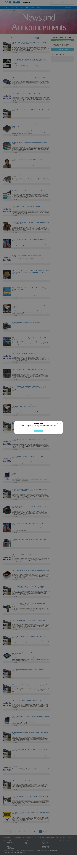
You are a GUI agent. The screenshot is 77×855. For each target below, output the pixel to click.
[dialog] (38, 427)
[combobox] (57, 423)
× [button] (60, 423)
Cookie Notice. (45, 427)
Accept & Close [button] (38, 430)
